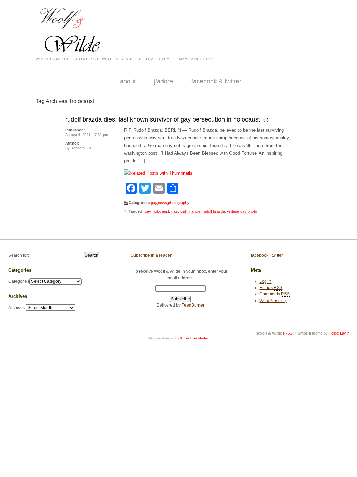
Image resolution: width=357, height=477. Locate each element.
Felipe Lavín (339, 333)
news (162, 202)
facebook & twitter (216, 81)
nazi (174, 211)
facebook (259, 255)
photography (178, 202)
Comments (274, 294)
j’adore (163, 81)
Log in (265, 281)
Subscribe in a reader (151, 255)
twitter (277, 255)
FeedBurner (193, 305)
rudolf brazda (214, 211)
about (128, 81)
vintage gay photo (242, 211)
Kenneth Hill (81, 148)
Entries (270, 287)
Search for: (18, 255)
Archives (16, 307)
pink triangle (190, 211)
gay (154, 202)
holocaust (161, 211)
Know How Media (194, 338)
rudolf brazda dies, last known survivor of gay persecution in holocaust (162, 119)
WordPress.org (273, 300)
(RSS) (288, 333)
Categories (18, 281)
